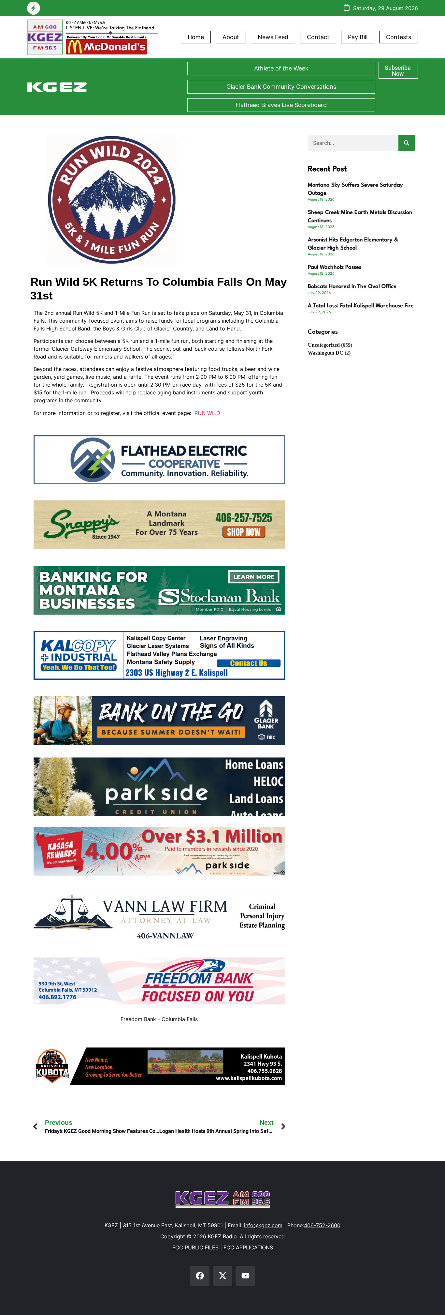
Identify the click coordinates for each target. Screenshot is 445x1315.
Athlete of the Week (281, 68)
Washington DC (325, 353)
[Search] (406, 143)
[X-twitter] (222, 1276)
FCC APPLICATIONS (248, 1247)
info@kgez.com (263, 1225)
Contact (318, 37)
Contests (398, 37)
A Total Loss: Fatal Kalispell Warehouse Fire (361, 306)
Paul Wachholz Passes (334, 267)
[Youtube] (245, 1276)
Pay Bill (357, 37)
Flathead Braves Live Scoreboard (281, 104)
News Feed (273, 37)
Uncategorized (324, 345)
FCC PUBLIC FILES (195, 1247)
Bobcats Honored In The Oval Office (352, 286)
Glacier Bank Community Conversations (281, 86)
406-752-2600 (322, 1225)
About (231, 37)
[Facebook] (199, 1276)
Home (196, 37)
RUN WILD (207, 413)
